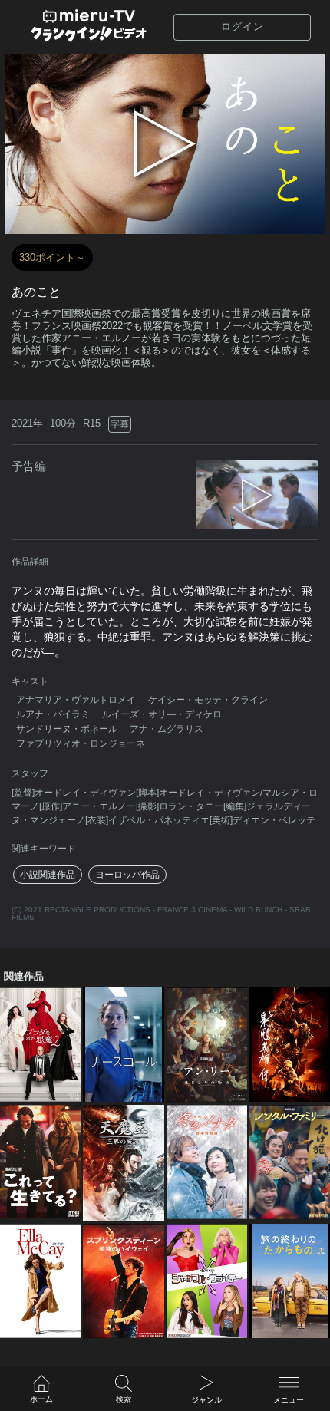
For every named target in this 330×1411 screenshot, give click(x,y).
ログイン (242, 26)
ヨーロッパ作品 (127, 874)
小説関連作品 (47, 874)
